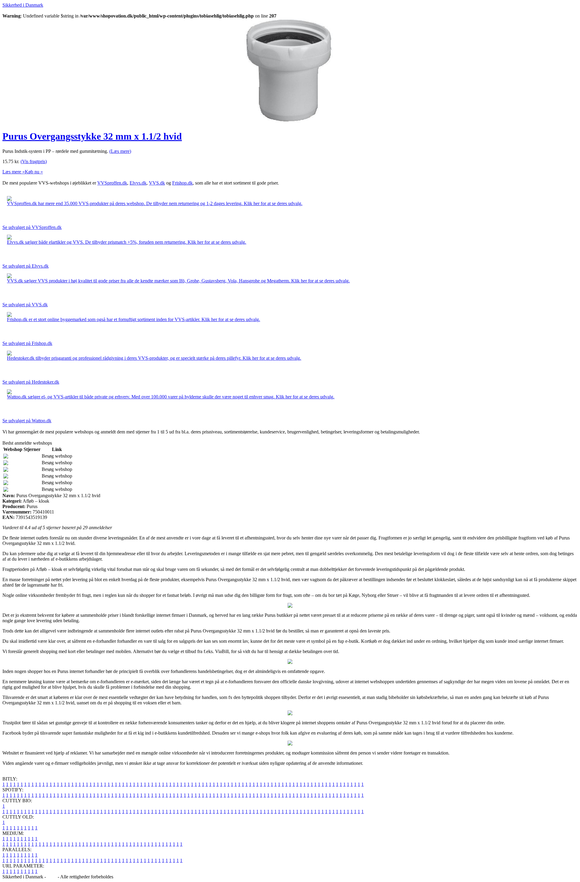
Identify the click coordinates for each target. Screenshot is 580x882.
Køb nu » (34, 171)
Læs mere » (13, 171)
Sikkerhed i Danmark (22, 5)
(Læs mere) (120, 151)
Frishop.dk (182, 182)
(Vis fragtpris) (34, 161)
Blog (51, 876)
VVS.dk (157, 182)
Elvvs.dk (138, 182)
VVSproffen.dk (112, 182)
